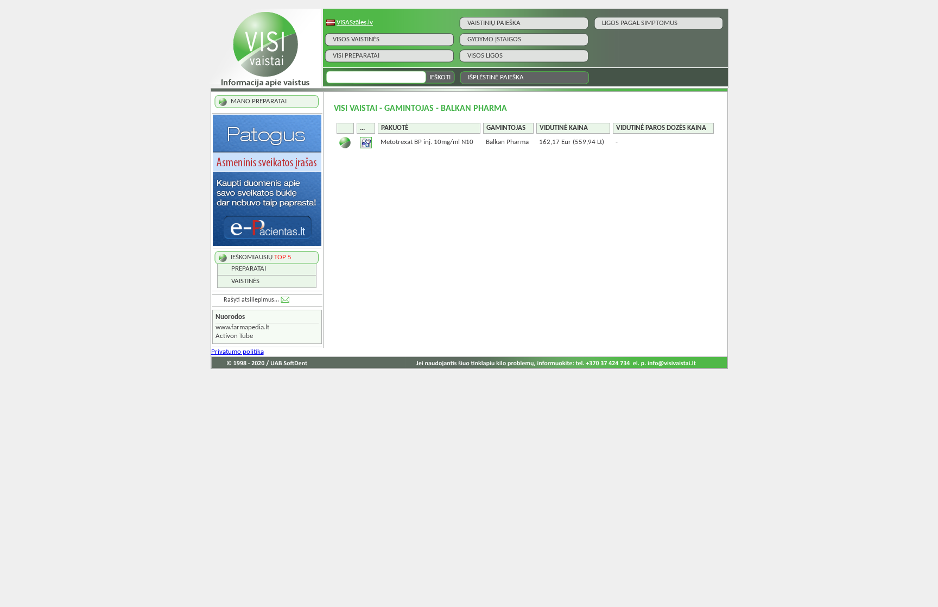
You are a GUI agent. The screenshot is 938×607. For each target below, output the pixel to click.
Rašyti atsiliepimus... (251, 300)
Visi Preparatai (356, 55)
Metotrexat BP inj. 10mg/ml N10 (427, 142)
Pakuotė (394, 128)
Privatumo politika (237, 351)
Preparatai (248, 268)
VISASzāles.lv (355, 22)
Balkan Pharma (507, 142)
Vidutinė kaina (564, 128)
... (362, 128)
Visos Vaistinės (356, 39)
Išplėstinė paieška (496, 77)
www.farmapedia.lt (242, 327)
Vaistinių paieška (494, 23)
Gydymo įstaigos (494, 39)
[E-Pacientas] (267, 244)
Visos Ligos (485, 55)
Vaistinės (245, 281)
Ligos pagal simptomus (639, 23)
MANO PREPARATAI (259, 101)
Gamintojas (505, 128)
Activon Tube (234, 336)
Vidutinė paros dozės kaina (661, 128)
